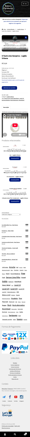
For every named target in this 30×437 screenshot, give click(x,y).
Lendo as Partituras (15, 371)
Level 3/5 (14, 289)
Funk (3, 277)
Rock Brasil (21, 100)
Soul (19, 315)
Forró (7, 274)
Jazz (12, 285)
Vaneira (19, 319)
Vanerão (25, 319)
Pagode (18, 295)
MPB (18, 292)
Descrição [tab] (6, 107)
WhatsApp (4, 388)
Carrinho (23, 433)
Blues (12, 270)
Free (23, 273)
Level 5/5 (4, 292)
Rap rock (23, 301)
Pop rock (5, 302)
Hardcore (10, 281)
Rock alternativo (14, 100)
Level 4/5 (21, 289)
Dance (26, 270)
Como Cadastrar (15, 365)
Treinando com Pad (7, 319)
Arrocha (12, 267)
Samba (21, 312)
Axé (17, 267)
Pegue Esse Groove (6, 298)
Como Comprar (15, 367)
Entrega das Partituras (15, 369)
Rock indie (20, 309)
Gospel (23, 277)
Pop (20, 298)
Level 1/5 (22, 98)
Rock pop (4, 312)
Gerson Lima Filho (13, 277)
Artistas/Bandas (10, 29)
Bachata (20, 267)
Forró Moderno (15, 274)
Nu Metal (13, 295)
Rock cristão (14, 309)
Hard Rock (17, 282)
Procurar (15, 434)
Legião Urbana (20, 29)
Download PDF (15, 158)
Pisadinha (14, 298)
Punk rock (11, 302)
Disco (3, 274)
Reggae (4, 305)
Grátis (4, 281)
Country (21, 270)
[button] (26, 37)
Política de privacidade (8, 426)
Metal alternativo (11, 292)
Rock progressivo (11, 312)
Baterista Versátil (6, 270)
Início (5, 29)
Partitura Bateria (6, 100)
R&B (16, 301)
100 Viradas (5, 267)
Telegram (10, 388)
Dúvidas (15, 363)
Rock (9, 305)
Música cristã (6, 295)
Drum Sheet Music (14, 98)
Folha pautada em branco (15, 375)
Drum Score (7, 98)
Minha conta (5, 434)
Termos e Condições (15, 373)
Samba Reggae (5, 315)
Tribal (14, 319)
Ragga (19, 301)
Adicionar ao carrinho (9, 88)
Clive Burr (16, 270)
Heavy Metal (6, 285)
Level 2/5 (5, 289)
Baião (25, 267)
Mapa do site (15, 379)
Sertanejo (13, 315)
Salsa (17, 312)
